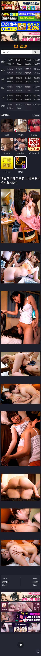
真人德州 (19, 60)
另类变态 (37, 82)
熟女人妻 (10, 73)
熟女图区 (28, 90)
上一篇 (5, 582)
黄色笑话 (28, 99)
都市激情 (10, 95)
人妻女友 (28, 95)
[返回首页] (38, 651)
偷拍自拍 (19, 78)
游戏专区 (37, 60)
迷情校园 (10, 99)
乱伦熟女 (28, 82)
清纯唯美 (19, 90)
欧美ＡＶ (28, 69)
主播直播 (28, 73)
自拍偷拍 (19, 69)
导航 (3, 106)
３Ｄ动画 (37, 69)
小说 (3, 97)
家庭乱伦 (19, 95)
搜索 (36, 52)
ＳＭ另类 (37, 73)
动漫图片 (37, 87)
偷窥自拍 (10, 87)
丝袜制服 (19, 73)
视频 (3, 70)
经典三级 (19, 82)
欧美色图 (28, 87)
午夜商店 (19, 104)
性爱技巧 (37, 99)
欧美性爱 (37, 78)
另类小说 (19, 99)
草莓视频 (28, 104)
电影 (3, 79)
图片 (3, 88)
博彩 (3, 61)
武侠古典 (37, 95)
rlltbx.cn (20, 46)
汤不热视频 (36, 104)
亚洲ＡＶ (10, 69)
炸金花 (19, 64)
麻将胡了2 (10, 64)
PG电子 (10, 60)
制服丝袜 (10, 82)
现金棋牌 (28, 64)
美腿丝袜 (10, 90)
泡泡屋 (19, 108)
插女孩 (10, 104)
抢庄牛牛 (37, 64)
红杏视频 (10, 108)
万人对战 (28, 60)
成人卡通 (28, 78)
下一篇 (36, 582)
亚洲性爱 (10, 78)
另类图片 (37, 90)
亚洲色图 (19, 87)
